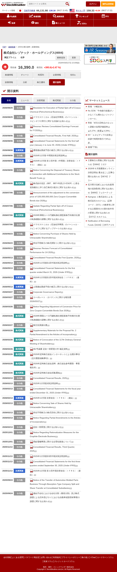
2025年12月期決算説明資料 (45, 383)
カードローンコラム (105, 557)
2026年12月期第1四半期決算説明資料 (50, 263)
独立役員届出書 (40, 325)
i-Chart (93, 557)
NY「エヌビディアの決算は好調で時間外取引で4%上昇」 (100, 139)
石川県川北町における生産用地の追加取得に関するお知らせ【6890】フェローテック (101, 188)
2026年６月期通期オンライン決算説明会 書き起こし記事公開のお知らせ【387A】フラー (101, 174)
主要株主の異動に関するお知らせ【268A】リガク (101, 162)
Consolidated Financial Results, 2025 (50, 378)
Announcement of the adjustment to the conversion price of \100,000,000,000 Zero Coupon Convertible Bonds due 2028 (54, 196)
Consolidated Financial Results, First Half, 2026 (54, 136)
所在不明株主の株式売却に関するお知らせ (52, 412)
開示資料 (57, 82)
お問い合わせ (46, 557)
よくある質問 (17, 557)
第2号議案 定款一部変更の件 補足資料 (50, 349)
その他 (73, 100)
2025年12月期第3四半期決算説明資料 (50, 456)
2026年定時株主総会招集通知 (46, 373)
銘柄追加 (61, 57)
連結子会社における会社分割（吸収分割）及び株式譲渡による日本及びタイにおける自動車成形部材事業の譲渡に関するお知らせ (55, 497)
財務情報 (9, 82)
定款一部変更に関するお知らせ (47, 427)
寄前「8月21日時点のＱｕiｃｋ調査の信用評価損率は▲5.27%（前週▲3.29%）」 (101, 127)
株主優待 (41, 82)
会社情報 (7, 557)
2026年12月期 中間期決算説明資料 (49, 155)
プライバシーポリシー (71, 557)
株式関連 (57, 100)
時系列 (41, 75)
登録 (108, 4)
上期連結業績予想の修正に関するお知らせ (52, 287)
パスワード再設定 (32, 557)
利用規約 (56, 557)
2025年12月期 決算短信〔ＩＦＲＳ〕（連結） (54, 398)
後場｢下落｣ (93, 147)
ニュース (25, 100)
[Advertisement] (58, 34)
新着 (9, 100)
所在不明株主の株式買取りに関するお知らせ (53, 243)
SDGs (72, 75)
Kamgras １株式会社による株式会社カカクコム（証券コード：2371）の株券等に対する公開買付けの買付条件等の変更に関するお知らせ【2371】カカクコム (101, 207)
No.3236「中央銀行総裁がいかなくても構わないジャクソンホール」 (101, 115)
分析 (25, 82)
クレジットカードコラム (64, 561)
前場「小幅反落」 (96, 106)
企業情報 (57, 75)
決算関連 (41, 100)
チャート (25, 75)
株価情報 (9, 75)
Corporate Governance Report (47, 292)
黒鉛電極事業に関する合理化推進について (52, 441)
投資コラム (48, 561)
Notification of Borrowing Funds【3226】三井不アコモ (101, 223)
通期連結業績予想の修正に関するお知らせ (52, 150)
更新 (74, 57)
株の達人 (85, 557)
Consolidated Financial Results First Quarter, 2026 (56, 257)
